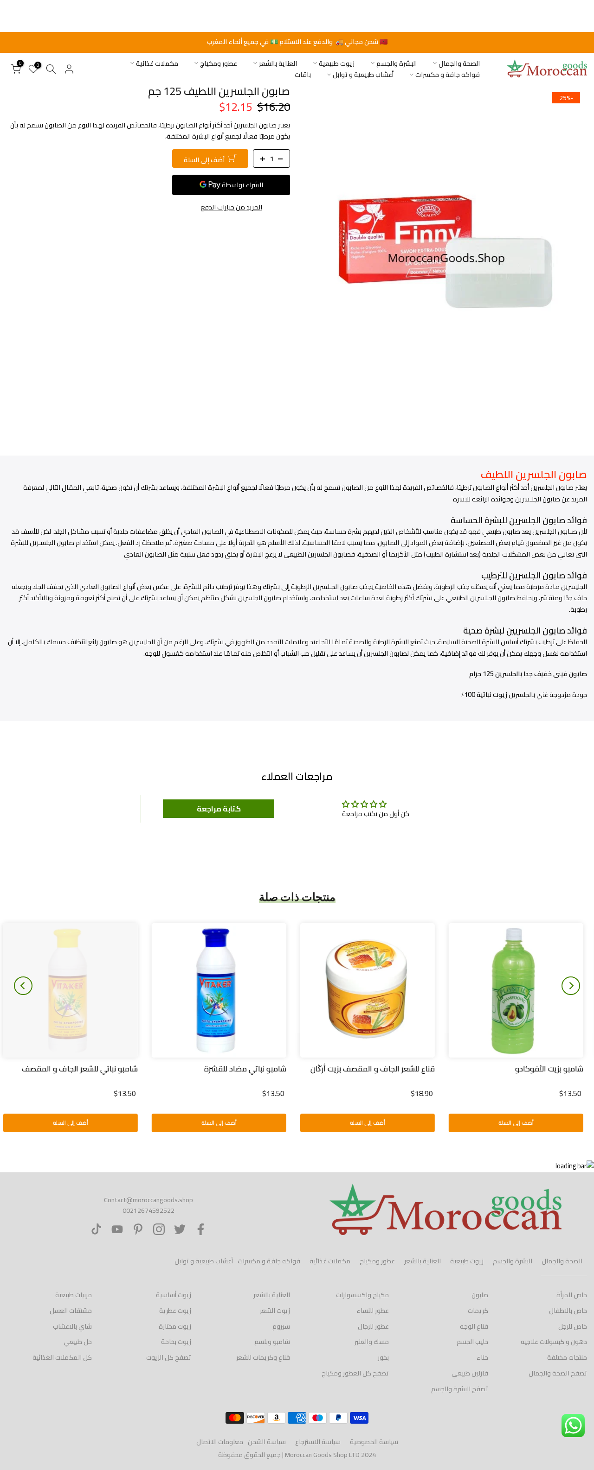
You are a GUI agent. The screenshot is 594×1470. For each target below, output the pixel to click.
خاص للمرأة (571, 1295)
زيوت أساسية (173, 1295)
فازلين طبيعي (470, 1373)
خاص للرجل (572, 1326)
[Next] (23, 985)
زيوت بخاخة (176, 1342)
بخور (383, 1357)
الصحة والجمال (459, 63)
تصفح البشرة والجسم (459, 1389)
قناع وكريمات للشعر (263, 1357)
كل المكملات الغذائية (62, 1357)
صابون (479, 1295)
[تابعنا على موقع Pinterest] (138, 1229)
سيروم (281, 1326)
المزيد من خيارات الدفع (231, 207)
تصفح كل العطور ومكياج (355, 1373)
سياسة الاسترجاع (318, 1442)
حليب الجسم (472, 1342)
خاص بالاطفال (568, 1311)
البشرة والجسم (396, 63)
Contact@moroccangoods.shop (148, 1200)
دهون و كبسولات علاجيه (554, 1342)
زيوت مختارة (175, 1326)
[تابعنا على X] (180, 1229)
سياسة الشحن (267, 1442)
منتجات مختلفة (567, 1357)
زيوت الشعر (275, 1311)
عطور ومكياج (218, 63)
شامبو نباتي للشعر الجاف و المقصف (84, 1068)
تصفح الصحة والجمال (558, 1373)
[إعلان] (297, 42)
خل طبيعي (78, 1342)
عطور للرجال (373, 1326)
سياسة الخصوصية (374, 1442)
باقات (303, 75)
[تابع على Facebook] (201, 1229)
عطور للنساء (372, 1311)
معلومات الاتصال (219, 1442)
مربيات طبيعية (73, 1295)
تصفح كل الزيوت (168, 1357)
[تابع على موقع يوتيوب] (117, 1229)
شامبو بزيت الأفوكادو (553, 1068)
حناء (482, 1357)
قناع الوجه (474, 1326)
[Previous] (571, 985)
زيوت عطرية (175, 1311)
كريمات (478, 1311)
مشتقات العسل (71, 1311)
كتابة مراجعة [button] (219, 809)
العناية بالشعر (278, 63)
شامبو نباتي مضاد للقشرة (249, 1068)
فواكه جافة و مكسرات (447, 75)
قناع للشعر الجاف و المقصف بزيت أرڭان (376, 1068)
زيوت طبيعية (337, 63)
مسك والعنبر (372, 1342)
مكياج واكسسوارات (362, 1295)
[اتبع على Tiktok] (96, 1229)
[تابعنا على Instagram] (159, 1229)
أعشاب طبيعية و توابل (363, 75)
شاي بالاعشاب (72, 1326)
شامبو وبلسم (272, 1342)
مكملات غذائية (157, 63)
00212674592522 (148, 1210)
